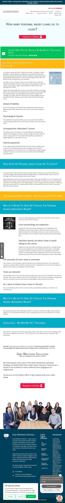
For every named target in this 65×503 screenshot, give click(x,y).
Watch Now (6, 66)
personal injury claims (17, 72)
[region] (20, 491)
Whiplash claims (44, 449)
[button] (32, 37)
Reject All (20, 496)
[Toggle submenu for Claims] (61, 11)
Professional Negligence (45, 459)
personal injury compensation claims (29, 173)
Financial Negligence (44, 464)
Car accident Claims (43, 444)
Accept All (31, 496)
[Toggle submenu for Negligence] (34, 13)
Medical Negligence (44, 454)
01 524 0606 (55, 196)
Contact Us (44, 468)
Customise (10, 496)
